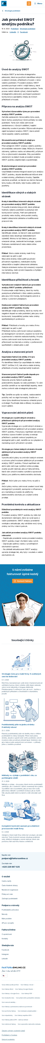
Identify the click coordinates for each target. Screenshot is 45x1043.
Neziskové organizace (10, 890)
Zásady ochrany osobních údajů (13, 1031)
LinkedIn (13, 32)
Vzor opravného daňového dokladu (29, 1024)
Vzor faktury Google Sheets (24, 989)
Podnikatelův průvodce (10, 910)
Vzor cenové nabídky (8, 1002)
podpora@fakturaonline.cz (15, 858)
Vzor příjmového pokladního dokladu (28, 998)
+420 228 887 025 (11, 867)
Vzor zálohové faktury (9, 1024)
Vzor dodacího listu (8, 998)
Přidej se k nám (7, 894)
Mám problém (7, 918)
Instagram (5, 954)
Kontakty (5, 939)
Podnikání (15, 29)
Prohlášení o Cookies (9, 1035)
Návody (4, 914)
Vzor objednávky (7, 1015)
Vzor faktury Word (7, 989)
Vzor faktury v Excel (27, 985)
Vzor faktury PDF (26, 993)
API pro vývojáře (8, 923)
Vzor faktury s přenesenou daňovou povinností (17, 1006)
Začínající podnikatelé (9, 898)
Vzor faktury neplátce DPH (23, 1015)
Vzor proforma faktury (9, 1011)
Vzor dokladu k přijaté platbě (27, 1011)
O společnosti (7, 934)
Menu (39, 3)
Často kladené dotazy (10, 885)
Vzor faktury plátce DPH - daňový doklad (15, 1020)
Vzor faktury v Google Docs (10, 993)
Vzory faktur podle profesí (10, 985)
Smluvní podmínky (8, 1039)
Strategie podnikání (12, 11)
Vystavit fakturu (24, 581)
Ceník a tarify (6, 881)
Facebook (24, 32)
